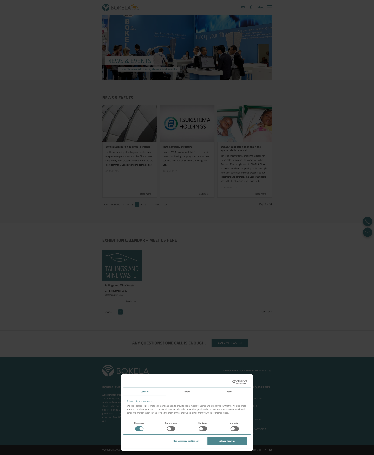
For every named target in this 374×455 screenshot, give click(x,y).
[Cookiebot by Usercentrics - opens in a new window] (234, 382)
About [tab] (229, 391)
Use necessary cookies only (186, 441)
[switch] (171, 428)
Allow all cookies (227, 441)
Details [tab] (187, 391)
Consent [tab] (145, 391)
